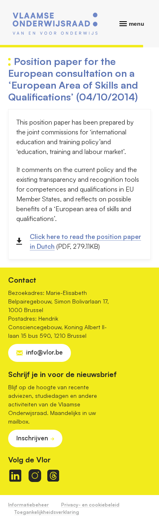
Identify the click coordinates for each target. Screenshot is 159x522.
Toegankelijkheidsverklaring (46, 512)
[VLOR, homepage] (55, 23)
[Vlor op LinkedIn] (15, 475)
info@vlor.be (44, 352)
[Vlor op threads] (53, 476)
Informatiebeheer (28, 505)
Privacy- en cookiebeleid (90, 505)
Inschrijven (32, 438)
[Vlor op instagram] (35, 475)
